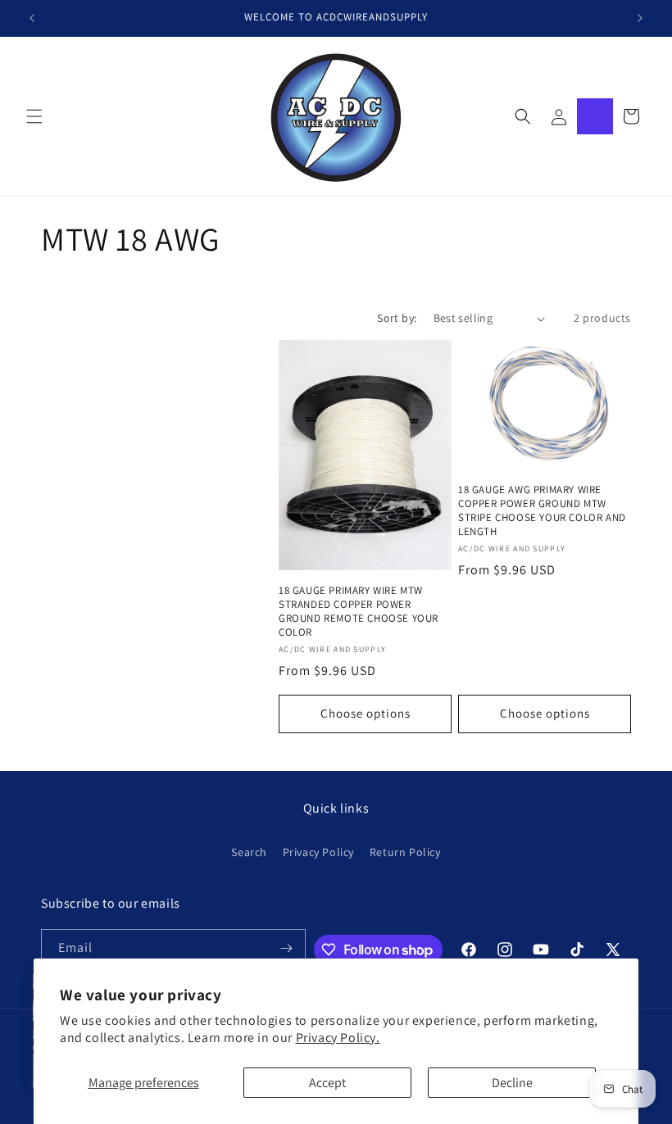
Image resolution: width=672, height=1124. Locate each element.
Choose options (365, 713)
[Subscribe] (287, 948)
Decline (512, 1082)
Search (249, 852)
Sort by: (396, 317)
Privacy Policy (318, 852)
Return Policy (405, 852)
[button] (34, 116)
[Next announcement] (640, 18)
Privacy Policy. (338, 1037)
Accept (327, 1082)
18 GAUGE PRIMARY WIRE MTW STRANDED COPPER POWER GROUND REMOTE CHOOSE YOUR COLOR (358, 611)
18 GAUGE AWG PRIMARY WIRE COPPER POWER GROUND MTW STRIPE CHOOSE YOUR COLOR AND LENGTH (542, 510)
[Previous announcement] (32, 18)
